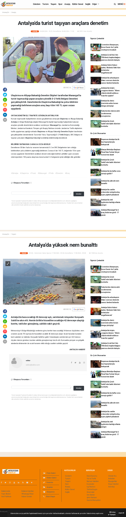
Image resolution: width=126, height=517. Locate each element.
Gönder (78, 194)
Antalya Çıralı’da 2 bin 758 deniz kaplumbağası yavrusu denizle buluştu (110, 57)
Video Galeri (51, 478)
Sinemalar (90, 492)
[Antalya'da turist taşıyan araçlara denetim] (44, 60)
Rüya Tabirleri (113, 484)
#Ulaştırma (24, 173)
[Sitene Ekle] (32, 483)
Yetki (61, 135)
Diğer (95, 4)
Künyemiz (50, 492)
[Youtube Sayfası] (15, 483)
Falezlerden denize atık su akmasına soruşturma (110, 113)
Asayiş (67, 4)
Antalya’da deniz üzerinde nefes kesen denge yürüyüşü (109, 103)
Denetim (64, 131)
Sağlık (87, 4)
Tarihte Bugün (92, 489)
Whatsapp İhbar (27, 494)
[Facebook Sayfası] (2, 483)
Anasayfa (5, 12)
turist (51, 122)
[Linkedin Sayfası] (19, 483)
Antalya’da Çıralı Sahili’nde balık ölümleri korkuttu (110, 123)
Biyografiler (112, 481)
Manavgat (54, 125)
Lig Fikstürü (91, 487)
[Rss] (24, 483)
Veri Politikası (6, 496)
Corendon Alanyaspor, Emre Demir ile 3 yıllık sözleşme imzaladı (110, 47)
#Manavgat (42, 173)
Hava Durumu (92, 476)
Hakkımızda (5, 491)
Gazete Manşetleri (94, 500)
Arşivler (49, 487)
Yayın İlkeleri (6, 494)
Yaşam (53, 4)
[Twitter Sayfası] (6, 483)
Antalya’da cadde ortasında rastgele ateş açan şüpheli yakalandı (110, 192)
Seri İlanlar (91, 495)
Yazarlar (49, 482)
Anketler (111, 479)
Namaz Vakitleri (93, 481)
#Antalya (14, 173)
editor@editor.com (33, 365)
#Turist (33, 173)
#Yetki (51, 173)
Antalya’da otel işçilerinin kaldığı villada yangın (110, 202)
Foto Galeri (51, 473)
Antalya (14, 122)
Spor (60, 4)
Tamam (113, 515)
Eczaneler (90, 484)
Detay (113, 512)
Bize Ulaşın (50, 496)
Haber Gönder (27, 496)
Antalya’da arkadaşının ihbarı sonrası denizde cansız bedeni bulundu (110, 80)
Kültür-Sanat (77, 4)
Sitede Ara (112, 476)
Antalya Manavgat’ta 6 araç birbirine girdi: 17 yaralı (110, 212)
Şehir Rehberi (92, 497)
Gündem (36, 4)
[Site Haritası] (28, 483)
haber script (4, 514)
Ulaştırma (64, 119)
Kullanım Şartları (28, 491)
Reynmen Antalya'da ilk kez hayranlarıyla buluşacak (110, 142)
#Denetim (59, 173)
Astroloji (111, 487)
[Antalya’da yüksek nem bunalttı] (44, 282)
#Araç (67, 173)
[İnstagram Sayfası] (11, 483)
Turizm (45, 4)
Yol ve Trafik (91, 479)
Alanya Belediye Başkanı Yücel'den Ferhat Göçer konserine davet (110, 152)
